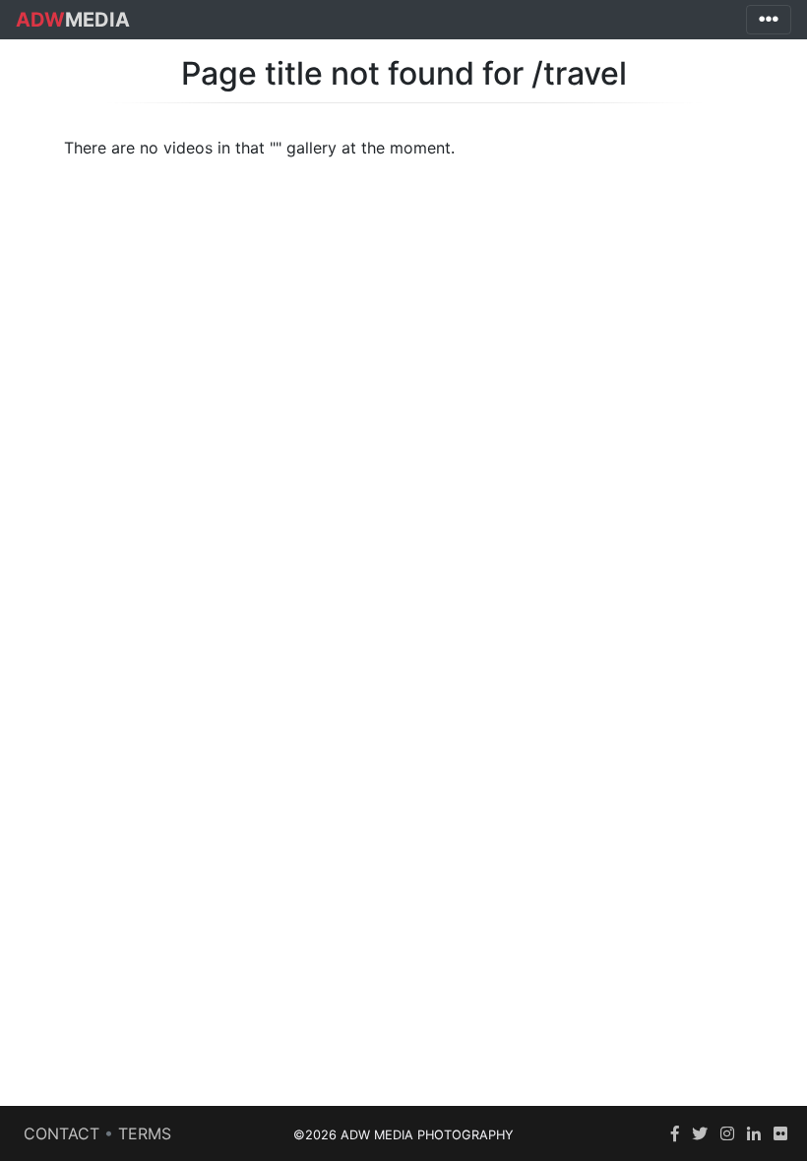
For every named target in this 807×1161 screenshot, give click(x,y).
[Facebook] (675, 1133)
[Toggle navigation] (768, 19)
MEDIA (73, 19)
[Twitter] (700, 1133)
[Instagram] (727, 1133)
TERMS (144, 1133)
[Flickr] (780, 1133)
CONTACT (61, 1133)
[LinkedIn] (754, 1133)
